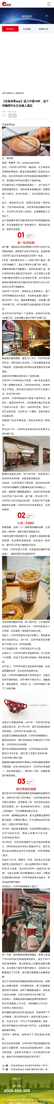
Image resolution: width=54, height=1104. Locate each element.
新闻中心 (11, 93)
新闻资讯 (10, 28)
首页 (4, 93)
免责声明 (38, 1099)
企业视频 (27, 28)
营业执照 (46, 1099)
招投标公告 (43, 28)
